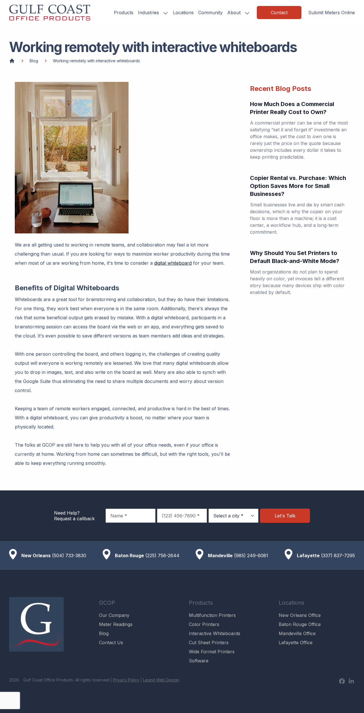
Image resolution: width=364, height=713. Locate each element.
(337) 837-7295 (338, 555)
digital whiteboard (173, 263)
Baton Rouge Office (300, 624)
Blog (34, 60)
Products (123, 12)
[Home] (12, 61)
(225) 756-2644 (162, 555)
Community (210, 12)
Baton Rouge (129, 555)
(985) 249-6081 (251, 555)
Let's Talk (285, 516)
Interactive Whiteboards (214, 633)
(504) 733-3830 (69, 555)
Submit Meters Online (331, 12)
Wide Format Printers (212, 651)
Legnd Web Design (161, 679)
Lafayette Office (296, 642)
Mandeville (220, 555)
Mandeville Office (297, 633)
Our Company (114, 615)
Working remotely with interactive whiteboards (96, 60)
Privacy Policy (126, 679)
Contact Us (111, 642)
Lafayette (308, 555)
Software (198, 661)
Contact (279, 12)
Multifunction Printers (212, 615)
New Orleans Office (300, 615)
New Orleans (36, 555)
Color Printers (204, 624)
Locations (183, 12)
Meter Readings (116, 624)
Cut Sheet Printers (209, 642)
